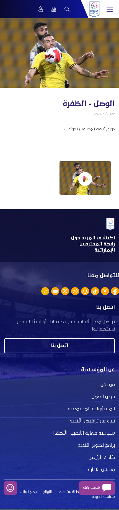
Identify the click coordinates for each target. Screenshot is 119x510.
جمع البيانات (28, 491)
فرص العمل (103, 397)
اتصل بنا (59, 345)
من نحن (107, 384)
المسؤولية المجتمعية (91, 409)
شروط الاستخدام (72, 491)
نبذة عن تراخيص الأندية (92, 421)
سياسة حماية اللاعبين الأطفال (83, 433)
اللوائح (47, 491)
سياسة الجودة (103, 496)
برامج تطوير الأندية (96, 445)
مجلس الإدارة (101, 469)
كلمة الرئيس (102, 457)
